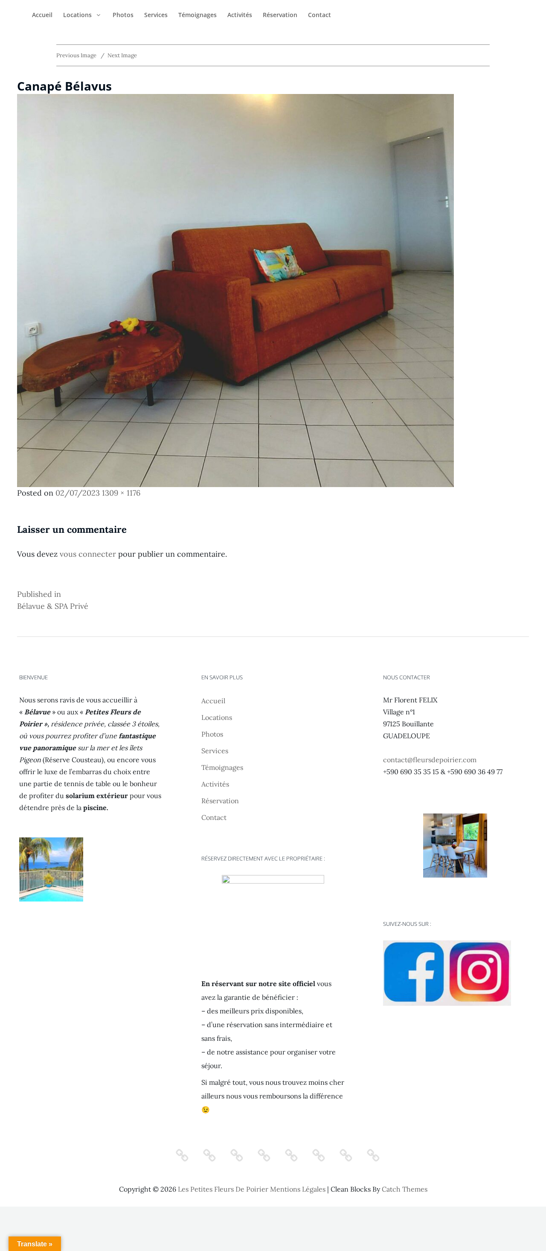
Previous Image (76, 55)
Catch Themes (404, 1189)
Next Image (122, 55)
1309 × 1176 (121, 493)
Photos (123, 15)
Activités (239, 15)
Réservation (280, 15)
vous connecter (88, 554)
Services (156, 15)
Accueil (42, 15)
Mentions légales (297, 1189)
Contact (319, 15)
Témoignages (197, 15)
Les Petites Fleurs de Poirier (223, 1189)
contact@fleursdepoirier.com (429, 759)
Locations (77, 15)
